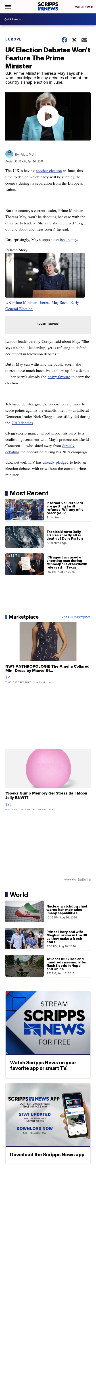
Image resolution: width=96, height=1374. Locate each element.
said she (51, 223)
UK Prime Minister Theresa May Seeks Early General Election (42, 305)
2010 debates (22, 422)
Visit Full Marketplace (76, 616)
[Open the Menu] (7, 6)
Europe (13, 39)
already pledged (56, 462)
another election (49, 170)
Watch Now (83, 7)
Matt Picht (28, 154)
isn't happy (68, 239)
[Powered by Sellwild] (84, 879)
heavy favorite (59, 376)
